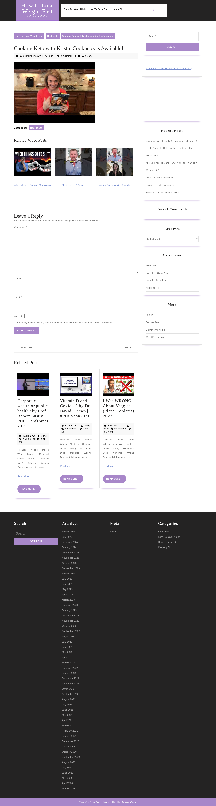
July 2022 (67, 641)
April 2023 (67, 594)
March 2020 (68, 788)
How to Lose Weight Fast (37, 8)
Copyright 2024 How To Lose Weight (119, 802)
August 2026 (68, 531)
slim (51, 56)
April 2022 (67, 657)
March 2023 (68, 599)
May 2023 (67, 589)
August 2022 (68, 636)
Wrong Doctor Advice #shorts (114, 185)
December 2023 (70, 552)
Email (18, 297)
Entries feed (153, 322)
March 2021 (68, 725)
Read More (23, 476)
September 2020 (71, 757)
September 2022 (71, 631)
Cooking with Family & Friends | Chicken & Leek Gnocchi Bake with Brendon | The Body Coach (172, 148)
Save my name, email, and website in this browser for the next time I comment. (65, 322)
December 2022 (70, 615)
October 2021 (69, 688)
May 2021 (67, 715)
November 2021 (70, 683)
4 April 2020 (29, 436)
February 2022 (70, 668)
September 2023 (71, 568)
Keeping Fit (116, 9)
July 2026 (67, 536)
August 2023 (68, 573)
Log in (149, 314)
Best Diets (52, 35)
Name (18, 278)
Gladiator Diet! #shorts (73, 185)
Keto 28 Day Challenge (160, 177)
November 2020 (70, 746)
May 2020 (67, 778)
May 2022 (67, 652)
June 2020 (67, 772)
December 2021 (70, 678)
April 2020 (67, 783)
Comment (20, 227)
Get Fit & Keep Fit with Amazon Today (169, 68)
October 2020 (69, 751)
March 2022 (68, 662)
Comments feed (155, 329)
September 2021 (71, 694)
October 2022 (69, 626)
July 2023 (67, 578)
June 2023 (67, 584)
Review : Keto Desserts (160, 185)
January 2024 (69, 547)
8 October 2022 (116, 426)
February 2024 (70, 542)
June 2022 (67, 647)
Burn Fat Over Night (75, 9)
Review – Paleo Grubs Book (163, 192)
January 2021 (69, 736)
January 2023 (69, 610)
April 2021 (67, 720)
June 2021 (67, 709)
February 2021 (70, 730)
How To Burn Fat (98, 9)
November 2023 (70, 557)
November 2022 (70, 620)
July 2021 (67, 704)
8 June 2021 (72, 426)
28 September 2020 (30, 56)
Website (19, 316)
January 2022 (69, 673)
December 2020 (70, 741)
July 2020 (67, 767)
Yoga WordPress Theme (90, 802)
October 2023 (69, 563)
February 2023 (70, 605)
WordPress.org (155, 337)
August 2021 (68, 699)
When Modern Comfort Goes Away (32, 185)
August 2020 (68, 762)
